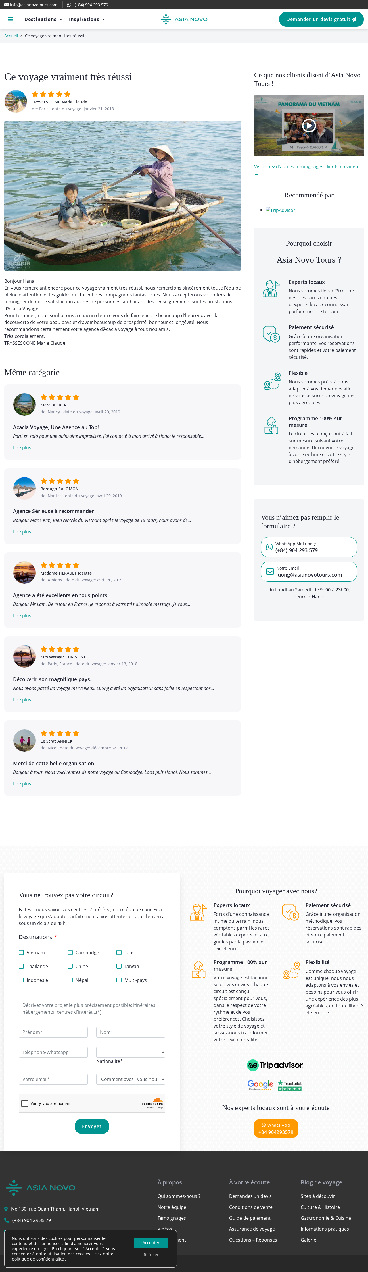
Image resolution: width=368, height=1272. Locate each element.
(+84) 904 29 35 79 (31, 1220)
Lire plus (22, 447)
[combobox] (109, 1061)
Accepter (151, 1242)
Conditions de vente (251, 1207)
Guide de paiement (250, 1218)
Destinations (40, 19)
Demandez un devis (250, 1196)
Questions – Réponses (253, 1240)
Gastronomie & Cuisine (326, 1218)
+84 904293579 (276, 1128)
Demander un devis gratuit (319, 19)
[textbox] (109, 1061)
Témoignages (172, 1218)
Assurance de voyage (252, 1229)
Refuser (151, 1254)
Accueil (11, 35)
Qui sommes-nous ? (179, 1196)
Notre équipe (172, 1207)
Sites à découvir (318, 1196)
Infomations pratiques (325, 1229)
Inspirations (84, 19)
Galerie (308, 1240)
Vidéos (165, 1229)
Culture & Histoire (320, 1207)
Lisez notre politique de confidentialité (62, 1256)
